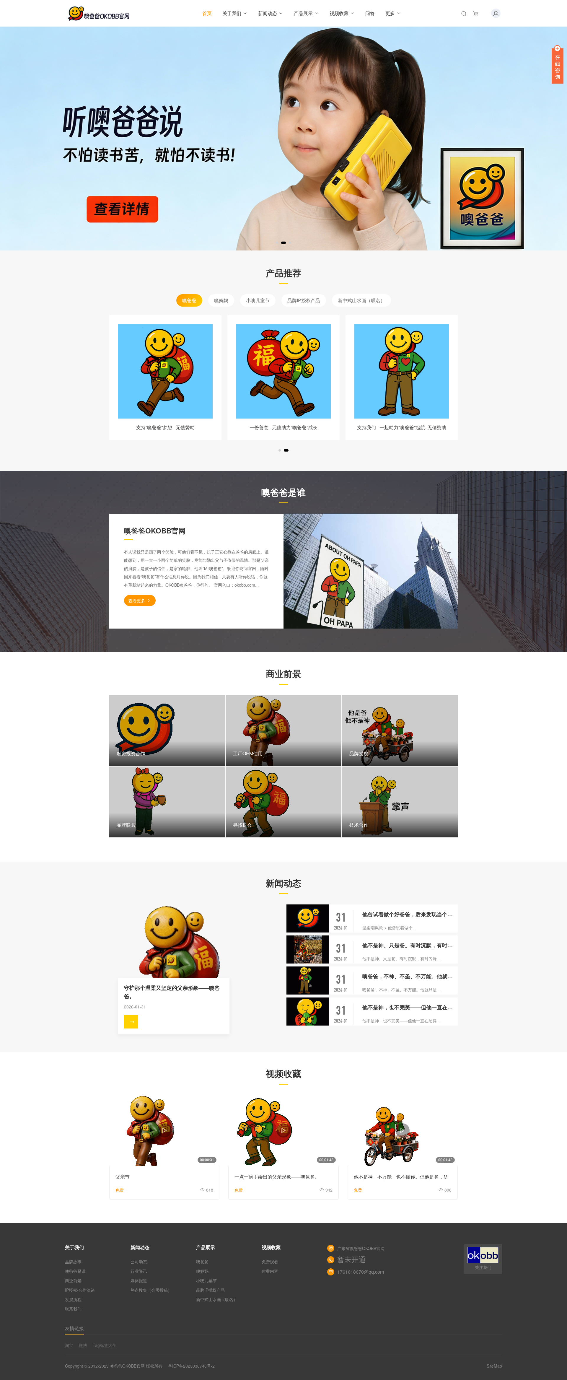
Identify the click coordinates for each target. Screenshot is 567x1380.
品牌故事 (73, 1262)
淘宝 (69, 1345)
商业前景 (73, 1280)
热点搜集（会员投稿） (151, 1290)
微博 (83, 1345)
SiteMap (494, 1366)
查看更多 (136, 600)
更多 (390, 13)
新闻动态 (267, 13)
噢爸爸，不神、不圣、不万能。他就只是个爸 (410, 976)
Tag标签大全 (104, 1345)
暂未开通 (351, 1260)
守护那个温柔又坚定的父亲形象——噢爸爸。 (172, 992)
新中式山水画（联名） (361, 300)
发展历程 (73, 1299)
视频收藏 (339, 13)
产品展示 (303, 13)
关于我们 (231, 13)
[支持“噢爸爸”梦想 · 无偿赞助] (165, 371)
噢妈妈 (221, 300)
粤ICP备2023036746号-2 (191, 1366)
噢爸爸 (189, 300)
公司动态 (139, 1262)
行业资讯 (139, 1271)
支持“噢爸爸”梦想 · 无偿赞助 (165, 427)
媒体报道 (139, 1280)
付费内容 (270, 1271)
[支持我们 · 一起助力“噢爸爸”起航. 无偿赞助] (401, 371)
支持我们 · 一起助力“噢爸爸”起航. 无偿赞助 (401, 427)
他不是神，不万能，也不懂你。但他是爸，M (400, 1176)
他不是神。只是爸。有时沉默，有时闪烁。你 (410, 945)
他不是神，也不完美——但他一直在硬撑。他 (410, 1007)
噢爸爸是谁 (75, 1271)
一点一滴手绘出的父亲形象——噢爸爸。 (277, 1176)
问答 (370, 13)
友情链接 (74, 1328)
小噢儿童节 (258, 300)
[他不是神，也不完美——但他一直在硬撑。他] (307, 1011)
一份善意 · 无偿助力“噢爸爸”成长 (283, 427)
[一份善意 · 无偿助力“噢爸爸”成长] (283, 371)
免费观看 (270, 1262)
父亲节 (122, 1176)
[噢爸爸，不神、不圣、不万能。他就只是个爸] (307, 980)
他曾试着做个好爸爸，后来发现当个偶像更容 (410, 914)
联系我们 (73, 1309)
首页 (207, 13)
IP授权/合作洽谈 (80, 1290)
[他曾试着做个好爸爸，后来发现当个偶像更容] (307, 918)
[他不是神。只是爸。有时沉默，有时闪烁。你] (307, 949)
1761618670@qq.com (360, 1271)
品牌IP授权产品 (303, 300)
